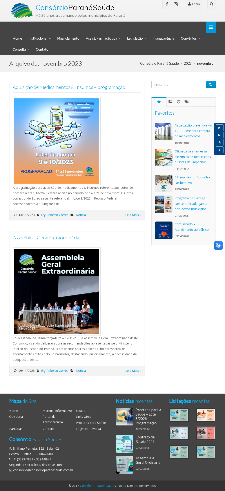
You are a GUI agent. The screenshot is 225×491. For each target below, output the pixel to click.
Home (17, 38)
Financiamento (68, 38)
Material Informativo (57, 411)
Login (195, 4)
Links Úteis (83, 416)
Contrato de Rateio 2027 (145, 439)
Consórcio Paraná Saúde (97, 486)
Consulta (19, 49)
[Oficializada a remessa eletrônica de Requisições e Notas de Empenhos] (165, 157)
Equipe (80, 411)
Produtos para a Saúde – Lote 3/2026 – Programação (148, 416)
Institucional (38, 38)
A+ (220, 135)
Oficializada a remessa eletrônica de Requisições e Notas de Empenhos (193, 156)
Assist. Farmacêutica (101, 38)
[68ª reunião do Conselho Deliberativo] (165, 183)
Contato (42, 49)
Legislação (135, 38)
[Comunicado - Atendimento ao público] (165, 230)
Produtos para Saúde (91, 423)
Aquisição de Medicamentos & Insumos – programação (69, 87)
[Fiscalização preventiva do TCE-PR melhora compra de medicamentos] (165, 131)
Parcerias (15, 429)
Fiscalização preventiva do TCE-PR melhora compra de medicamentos (193, 130)
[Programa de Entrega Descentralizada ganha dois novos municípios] (165, 204)
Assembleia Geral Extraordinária (46, 237)
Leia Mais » (133, 215)
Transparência (163, 38)
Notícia (81, 215)
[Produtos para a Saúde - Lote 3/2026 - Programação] (126, 416)
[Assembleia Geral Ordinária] (126, 465)
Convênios (189, 38)
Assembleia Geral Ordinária (148, 460)
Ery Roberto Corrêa (55, 215)
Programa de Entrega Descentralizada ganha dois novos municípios (191, 203)
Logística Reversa (88, 429)
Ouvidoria (16, 416)
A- (219, 127)
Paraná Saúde (75, 7)
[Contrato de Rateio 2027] (126, 444)
